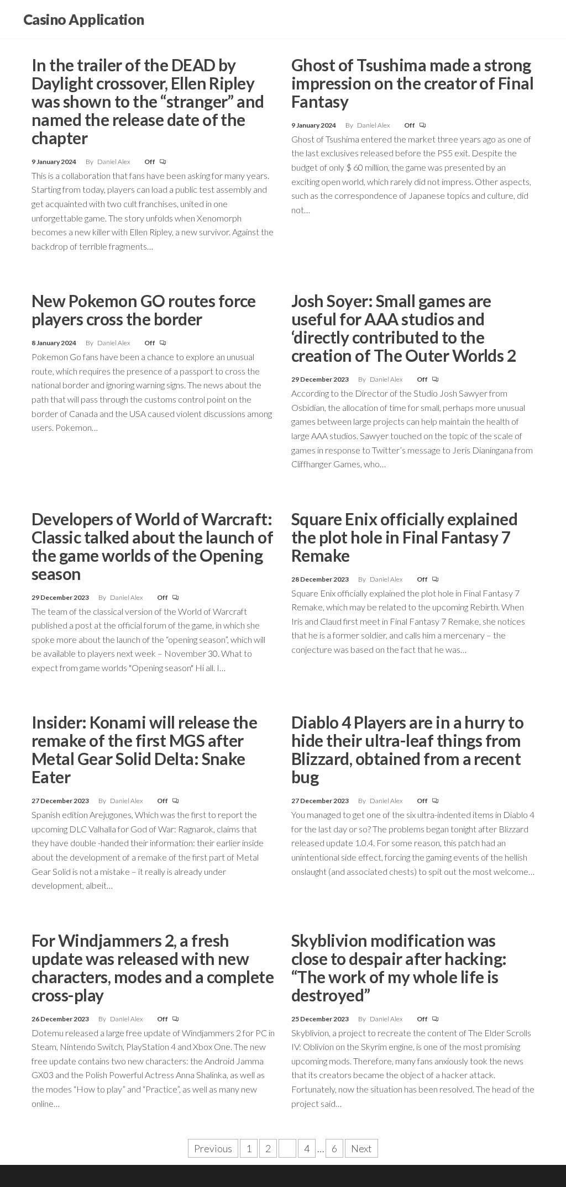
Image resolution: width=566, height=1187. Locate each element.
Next (361, 1148)
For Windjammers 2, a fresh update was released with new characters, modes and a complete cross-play (153, 967)
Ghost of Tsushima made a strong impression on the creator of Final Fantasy (412, 83)
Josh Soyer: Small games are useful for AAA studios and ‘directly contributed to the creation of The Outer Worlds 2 (403, 328)
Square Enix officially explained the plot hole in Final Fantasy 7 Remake (404, 537)
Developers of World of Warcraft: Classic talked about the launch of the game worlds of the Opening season (152, 546)
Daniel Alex (114, 161)
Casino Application (83, 19)
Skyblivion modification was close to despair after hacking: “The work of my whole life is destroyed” (399, 967)
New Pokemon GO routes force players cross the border (144, 310)
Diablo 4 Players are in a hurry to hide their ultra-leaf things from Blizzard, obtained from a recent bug (407, 749)
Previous (213, 1148)
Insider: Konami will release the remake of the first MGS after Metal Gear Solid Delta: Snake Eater (144, 749)
